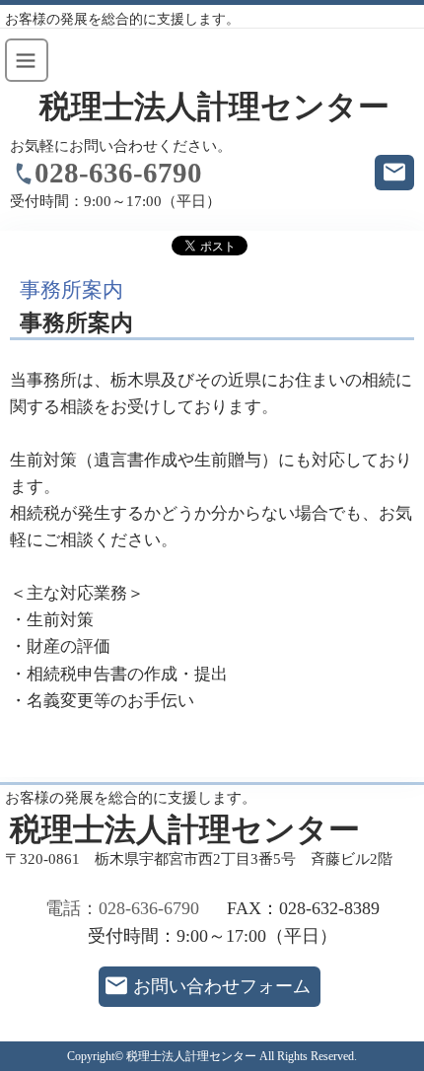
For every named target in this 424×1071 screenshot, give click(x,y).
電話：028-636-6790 (122, 908)
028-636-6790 (118, 172)
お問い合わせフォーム (222, 986)
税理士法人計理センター (214, 107)
